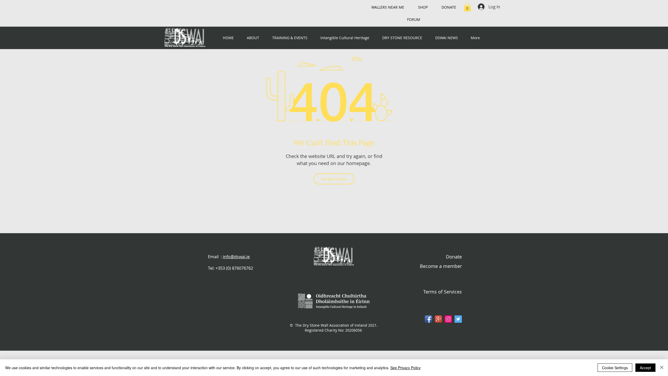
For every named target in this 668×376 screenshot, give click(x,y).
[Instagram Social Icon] (448, 319)
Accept (645, 367)
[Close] (662, 367)
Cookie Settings (615, 367)
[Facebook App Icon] (428, 319)
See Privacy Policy (405, 367)
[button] (467, 6)
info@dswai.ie (236, 257)
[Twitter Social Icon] (458, 319)
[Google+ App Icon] (438, 319)
